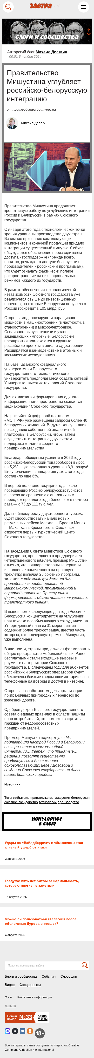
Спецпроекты (30, 985)
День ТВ (10, 1006)
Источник (12, 784)
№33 (25, 1017)
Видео (10, 985)
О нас (9, 997)
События (49, 976)
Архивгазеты (42, 1017)
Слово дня (68, 976)
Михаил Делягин (51, 52)
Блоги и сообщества (21, 976)
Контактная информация (34, 997)
